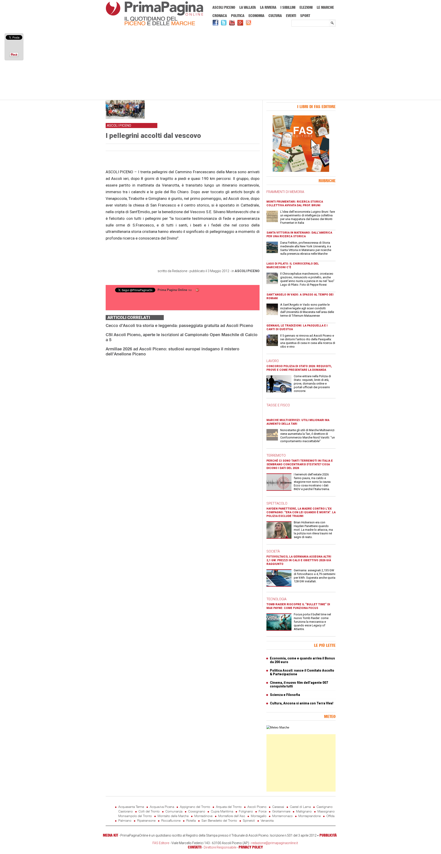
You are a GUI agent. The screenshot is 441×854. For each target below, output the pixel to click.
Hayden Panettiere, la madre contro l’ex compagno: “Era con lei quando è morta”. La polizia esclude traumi (301, 512)
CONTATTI (194, 847)
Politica (237, 15)
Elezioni (306, 7)
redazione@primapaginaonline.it (274, 843)
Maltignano (304, 811)
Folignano (246, 811)
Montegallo (258, 816)
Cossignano (196, 811)
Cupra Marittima (222, 811)
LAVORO (272, 361)
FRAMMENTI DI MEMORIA (285, 192)
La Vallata (247, 7)
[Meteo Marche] (277, 727)
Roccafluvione (171, 820)
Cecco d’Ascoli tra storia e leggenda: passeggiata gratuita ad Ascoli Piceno (179, 325)
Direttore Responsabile (220, 847)
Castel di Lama (300, 807)
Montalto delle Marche (173, 816)
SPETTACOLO (276, 503)
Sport (305, 15)
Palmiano (124, 820)
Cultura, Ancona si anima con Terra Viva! (301, 703)
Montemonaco (282, 816)
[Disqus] (183, 417)
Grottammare (281, 811)
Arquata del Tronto (229, 807)
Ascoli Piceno (223, 7)
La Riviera (268, 7)
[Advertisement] (221, 63)
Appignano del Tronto (195, 807)
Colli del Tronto (149, 811)
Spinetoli (249, 820)
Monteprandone (309, 816)
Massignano (326, 811)
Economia (256, 15)
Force (262, 811)
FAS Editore (161, 843)
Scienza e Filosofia (285, 695)
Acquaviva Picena (162, 807)
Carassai (278, 807)
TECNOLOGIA (276, 599)
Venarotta (267, 820)
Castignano (325, 807)
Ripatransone (146, 820)
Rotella (191, 820)
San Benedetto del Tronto (219, 820)
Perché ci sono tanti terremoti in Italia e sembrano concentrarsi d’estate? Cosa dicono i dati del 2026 (299, 464)
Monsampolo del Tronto (135, 816)
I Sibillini (287, 7)
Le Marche (325, 7)
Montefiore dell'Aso (231, 816)
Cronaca (219, 15)
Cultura (275, 15)
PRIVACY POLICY (251, 847)
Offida (330, 816)
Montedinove (203, 816)
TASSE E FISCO (278, 405)
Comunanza (173, 811)
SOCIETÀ (273, 551)
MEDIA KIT (110, 835)
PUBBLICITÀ (328, 835)
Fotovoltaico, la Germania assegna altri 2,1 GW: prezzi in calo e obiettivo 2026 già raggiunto (298, 560)
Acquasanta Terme (131, 807)
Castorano (125, 811)
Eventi (291, 15)
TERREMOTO (276, 455)
